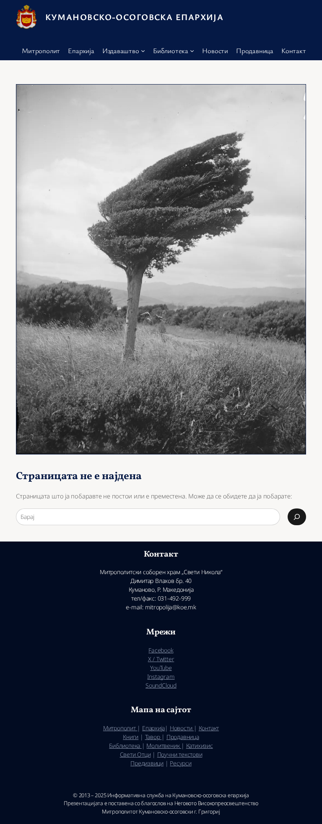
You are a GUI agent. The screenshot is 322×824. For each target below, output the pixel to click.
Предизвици (147, 763)
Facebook (160, 650)
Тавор (153, 737)
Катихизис (199, 746)
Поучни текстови (180, 754)
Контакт (209, 728)
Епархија (153, 728)
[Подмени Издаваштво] (143, 51)
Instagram (160, 676)
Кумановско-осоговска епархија (134, 17)
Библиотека (125, 746)
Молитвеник (163, 746)
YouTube (160, 668)
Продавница (182, 737)
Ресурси (180, 763)
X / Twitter (161, 659)
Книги (130, 737)
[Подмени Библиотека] (192, 51)
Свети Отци (135, 754)
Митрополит (120, 728)
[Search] (297, 516)
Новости (182, 728)
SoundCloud (161, 685)
